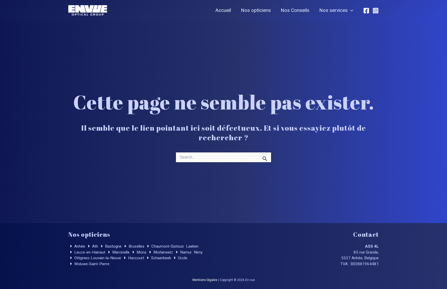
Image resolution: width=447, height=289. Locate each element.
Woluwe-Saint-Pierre (91, 264)
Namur (185, 252)
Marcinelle (120, 252)
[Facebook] (366, 11)
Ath (94, 246)
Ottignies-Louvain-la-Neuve (97, 258)
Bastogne (113, 246)
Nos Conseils (295, 10)
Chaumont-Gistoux (167, 246)
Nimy (198, 252)
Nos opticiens (256, 10)
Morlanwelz (162, 252)
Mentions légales (204, 280)
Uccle (182, 258)
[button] (350, 10)
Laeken (191, 246)
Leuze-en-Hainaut (89, 252)
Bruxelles (136, 246)
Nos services (333, 10)
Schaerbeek (160, 258)
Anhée (79, 246)
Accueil (223, 10)
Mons (141, 252)
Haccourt (135, 258)
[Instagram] (376, 11)
